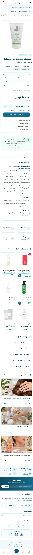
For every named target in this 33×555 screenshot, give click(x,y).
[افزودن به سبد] (19, 275)
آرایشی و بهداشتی (24, 15)
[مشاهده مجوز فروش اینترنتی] (16, 535)
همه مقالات (6, 375)
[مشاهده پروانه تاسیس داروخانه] (12, 535)
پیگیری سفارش (13, 11)
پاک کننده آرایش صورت (5, 15)
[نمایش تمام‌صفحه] (3, 23)
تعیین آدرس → (20, 11)
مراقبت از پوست (15, 15)
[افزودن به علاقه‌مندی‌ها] (19, 254)
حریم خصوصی (19, 546)
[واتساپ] (18, 526)
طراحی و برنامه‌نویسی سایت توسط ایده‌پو (16, 544)
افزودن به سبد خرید (15, 114)
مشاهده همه (6, 249)
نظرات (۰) (12, 157)
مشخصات (19, 157)
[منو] (30, 2)
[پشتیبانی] (3, 2)
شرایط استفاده (13, 546)
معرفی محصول (27, 157)
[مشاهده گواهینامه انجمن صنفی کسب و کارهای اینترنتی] (21, 535)
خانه (31, 15)
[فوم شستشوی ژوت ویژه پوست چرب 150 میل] (24, 287)
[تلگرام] (23, 526)
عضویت (6, 486)
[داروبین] (16, 2)
